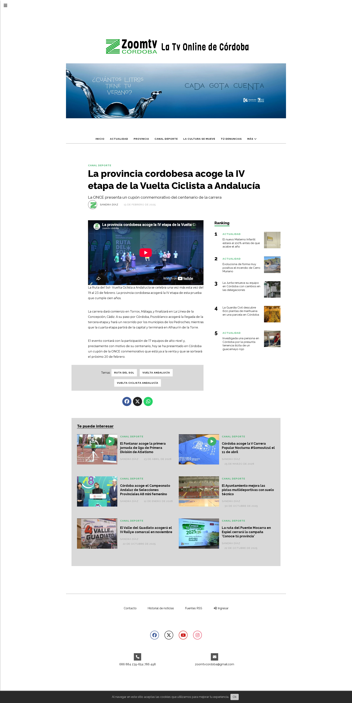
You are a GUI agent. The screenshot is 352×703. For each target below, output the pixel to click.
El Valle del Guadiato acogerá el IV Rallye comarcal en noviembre (146, 530)
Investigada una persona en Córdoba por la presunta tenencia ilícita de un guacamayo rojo (241, 344)
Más (250, 138)
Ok (234, 697)
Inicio (100, 138)
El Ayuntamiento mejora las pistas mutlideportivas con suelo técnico (248, 490)
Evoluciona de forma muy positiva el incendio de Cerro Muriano (241, 268)
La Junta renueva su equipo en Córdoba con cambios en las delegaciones (241, 286)
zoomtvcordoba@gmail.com (214, 664)
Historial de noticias (161, 608)
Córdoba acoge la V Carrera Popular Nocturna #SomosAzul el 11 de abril (248, 448)
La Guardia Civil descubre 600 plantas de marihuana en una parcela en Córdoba (241, 311)
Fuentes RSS (193, 608)
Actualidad (119, 138)
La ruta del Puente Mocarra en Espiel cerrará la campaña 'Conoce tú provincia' (246, 532)
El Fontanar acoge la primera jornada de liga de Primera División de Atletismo (143, 448)
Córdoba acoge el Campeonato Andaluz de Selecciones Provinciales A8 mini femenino (145, 490)
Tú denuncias (231, 138)
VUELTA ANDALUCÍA (156, 372)
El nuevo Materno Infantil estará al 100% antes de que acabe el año (241, 243)
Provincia (141, 138)
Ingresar (222, 608)
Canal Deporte (166, 138)
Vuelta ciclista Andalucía (137, 383)
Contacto (130, 608)
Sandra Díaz (109, 204)
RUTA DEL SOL (124, 372)
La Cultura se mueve (199, 138)
